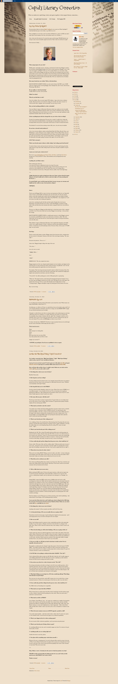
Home (30, 19)
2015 (75, 94)
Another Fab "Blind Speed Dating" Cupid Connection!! (45, 354)
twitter (30, 369)
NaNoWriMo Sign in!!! (35, 299)
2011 (75, 134)
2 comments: (43, 663)
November (77, 103)
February (77, 130)
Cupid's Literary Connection (54, 7)
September (77, 117)
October (77, 105)
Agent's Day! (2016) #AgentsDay (80, 53)
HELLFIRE (62, 364)
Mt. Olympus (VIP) (61, 19)
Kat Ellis (63, 363)
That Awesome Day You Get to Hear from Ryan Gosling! (80, 56)
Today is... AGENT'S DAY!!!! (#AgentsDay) (80, 60)
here (36, 503)
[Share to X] (51, 291)
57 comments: (43, 346)
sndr (61, 680)
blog (36, 369)
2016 (75, 92)
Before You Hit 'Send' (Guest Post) (80, 114)
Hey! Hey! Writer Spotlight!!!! (38, 26)
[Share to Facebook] (52, 291)
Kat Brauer (54, 154)
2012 (75, 99)
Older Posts (67, 668)
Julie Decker (64, 154)
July (76, 120)
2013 (75, 98)
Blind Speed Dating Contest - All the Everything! (80, 63)
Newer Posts (32, 668)
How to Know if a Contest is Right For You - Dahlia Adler (80, 67)
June (76, 122)
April (76, 126)
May (76, 124)
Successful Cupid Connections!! (40, 19)
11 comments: (44, 291)
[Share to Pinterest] (54, 291)
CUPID (82, 37)
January (77, 132)
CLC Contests (52, 19)
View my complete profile (78, 47)
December (77, 101)
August (76, 118)
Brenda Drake (48, 154)
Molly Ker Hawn (33, 364)
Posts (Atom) (37, 670)
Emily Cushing (47, 29)
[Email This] (49, 291)
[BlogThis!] (50, 291)
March (76, 128)
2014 (75, 96)
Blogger (68, 680)
